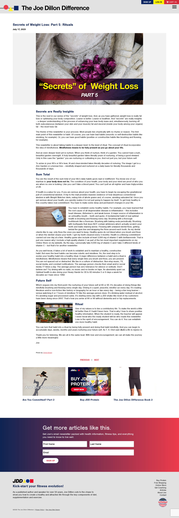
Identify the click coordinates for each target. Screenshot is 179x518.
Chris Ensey (47, 353)
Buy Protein (161, 480)
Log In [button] (158, 2)
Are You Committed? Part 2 (38, 399)
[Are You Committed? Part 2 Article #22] (44, 381)
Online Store (160, 485)
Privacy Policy (39, 510)
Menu (174, 7)
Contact (163, 495)
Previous (85, 360)
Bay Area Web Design (53, 510)
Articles (163, 490)
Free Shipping (160, 483)
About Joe (162, 492)
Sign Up (147, 2)
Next (96, 360)
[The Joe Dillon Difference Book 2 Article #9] (135, 381)
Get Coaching (160, 487)
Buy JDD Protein (89, 399)
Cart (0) (172, 2)
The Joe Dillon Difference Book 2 (133, 399)
